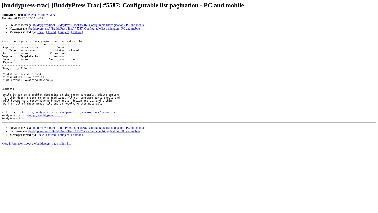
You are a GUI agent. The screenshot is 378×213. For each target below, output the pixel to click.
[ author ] (77, 32)
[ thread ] (51, 32)
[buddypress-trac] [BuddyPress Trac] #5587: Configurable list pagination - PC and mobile (89, 25)
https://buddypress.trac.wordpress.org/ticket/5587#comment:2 (68, 112)
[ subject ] (64, 32)
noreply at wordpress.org (39, 14)
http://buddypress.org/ (45, 115)
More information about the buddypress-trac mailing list (36, 143)
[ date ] (41, 32)
